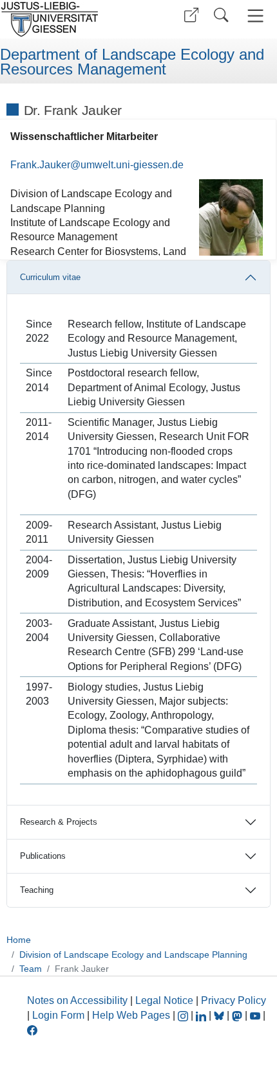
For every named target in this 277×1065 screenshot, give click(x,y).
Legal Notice (164, 1000)
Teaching (36, 890)
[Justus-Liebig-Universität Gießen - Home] (67, 19)
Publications (43, 856)
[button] (191, 15)
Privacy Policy (233, 1000)
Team (30, 969)
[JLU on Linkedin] (202, 1015)
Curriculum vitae (50, 277)
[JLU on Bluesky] (220, 1015)
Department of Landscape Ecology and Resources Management (132, 62)
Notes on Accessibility (78, 1000)
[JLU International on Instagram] (184, 1015)
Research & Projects (58, 822)
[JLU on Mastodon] (238, 1015)
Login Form (58, 1015)
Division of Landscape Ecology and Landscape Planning (133, 954)
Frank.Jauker (40, 164)
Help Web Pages (131, 1015)
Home (18, 940)
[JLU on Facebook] (32, 1029)
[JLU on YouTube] (256, 1015)
